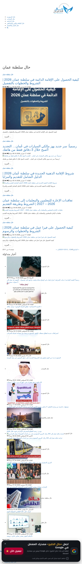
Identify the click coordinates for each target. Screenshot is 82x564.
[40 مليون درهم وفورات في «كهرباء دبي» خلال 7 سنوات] (24, 369)
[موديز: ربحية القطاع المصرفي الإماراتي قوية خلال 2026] (24, 418)
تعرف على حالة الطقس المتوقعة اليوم (19, 511)
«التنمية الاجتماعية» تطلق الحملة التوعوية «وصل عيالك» (24, 306)
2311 (62, 249)
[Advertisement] (41, 44)
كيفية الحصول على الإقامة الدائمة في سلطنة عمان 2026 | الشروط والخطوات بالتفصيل (41, 81)
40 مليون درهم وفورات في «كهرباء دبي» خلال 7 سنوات (24, 382)
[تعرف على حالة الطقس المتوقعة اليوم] (24, 498)
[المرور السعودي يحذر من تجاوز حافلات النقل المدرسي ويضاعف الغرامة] (24, 449)
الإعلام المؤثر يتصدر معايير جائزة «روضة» (20, 536)
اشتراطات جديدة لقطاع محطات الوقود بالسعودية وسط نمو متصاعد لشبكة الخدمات (32, 333)
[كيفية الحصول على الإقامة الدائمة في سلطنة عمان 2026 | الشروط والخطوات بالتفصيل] (34, 108)
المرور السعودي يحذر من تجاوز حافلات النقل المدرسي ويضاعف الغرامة (29, 462)
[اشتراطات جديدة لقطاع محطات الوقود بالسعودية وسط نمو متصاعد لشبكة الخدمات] (24, 320)
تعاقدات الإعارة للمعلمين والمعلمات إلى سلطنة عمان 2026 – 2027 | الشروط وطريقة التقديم (37, 202)
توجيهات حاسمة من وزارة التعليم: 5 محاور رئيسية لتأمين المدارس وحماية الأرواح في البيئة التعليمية (38, 407)
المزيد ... (7, 136)
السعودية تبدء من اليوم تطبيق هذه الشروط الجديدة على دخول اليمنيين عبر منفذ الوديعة (34, 358)
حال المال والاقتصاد (13, 25)
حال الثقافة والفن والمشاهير (15, 23)
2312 (66, 249)
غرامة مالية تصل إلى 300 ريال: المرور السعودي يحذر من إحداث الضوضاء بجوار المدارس (34, 438)
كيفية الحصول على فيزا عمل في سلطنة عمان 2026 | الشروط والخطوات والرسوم (38, 229)
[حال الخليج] (63, 8)
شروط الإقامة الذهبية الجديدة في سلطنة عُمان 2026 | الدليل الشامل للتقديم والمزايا (38, 175)
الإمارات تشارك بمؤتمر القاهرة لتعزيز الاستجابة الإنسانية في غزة (27, 487)
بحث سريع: (6, 539)
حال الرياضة (10, 21)
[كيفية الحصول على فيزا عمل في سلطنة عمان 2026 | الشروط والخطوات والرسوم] (29, 237)
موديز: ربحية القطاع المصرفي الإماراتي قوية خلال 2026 (24, 431)
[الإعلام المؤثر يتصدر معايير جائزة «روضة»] (24, 522)
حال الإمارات (11, 19)
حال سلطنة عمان (8, 74)
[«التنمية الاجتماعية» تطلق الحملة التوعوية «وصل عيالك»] (24, 293)
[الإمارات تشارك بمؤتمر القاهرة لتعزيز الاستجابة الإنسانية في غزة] (24, 473)
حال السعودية (11, 17)
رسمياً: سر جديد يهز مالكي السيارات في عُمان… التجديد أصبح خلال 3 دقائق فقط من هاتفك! (40, 148)
